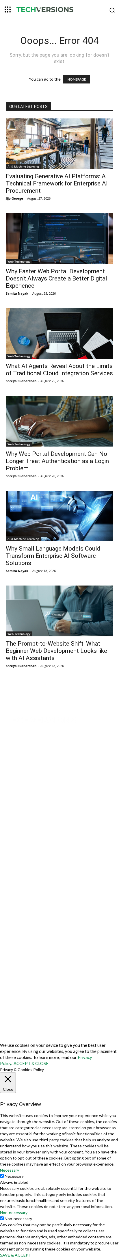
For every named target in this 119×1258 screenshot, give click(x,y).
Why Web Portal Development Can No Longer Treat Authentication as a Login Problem (57, 461)
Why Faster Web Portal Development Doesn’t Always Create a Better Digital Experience (56, 278)
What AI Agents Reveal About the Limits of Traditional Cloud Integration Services (59, 370)
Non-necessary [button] (13, 1212)
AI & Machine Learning (23, 166)
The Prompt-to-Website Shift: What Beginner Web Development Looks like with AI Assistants (56, 650)
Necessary (14, 1176)
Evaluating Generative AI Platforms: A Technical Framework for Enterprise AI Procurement (57, 183)
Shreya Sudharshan (21, 381)
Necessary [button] (9, 1170)
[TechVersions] (59, 10)
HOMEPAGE (77, 79)
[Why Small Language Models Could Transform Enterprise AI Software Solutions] (59, 516)
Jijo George (14, 198)
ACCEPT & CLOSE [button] (31, 1063)
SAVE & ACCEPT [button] (15, 1255)
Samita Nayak (17, 293)
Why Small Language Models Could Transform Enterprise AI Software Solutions (53, 555)
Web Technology (19, 261)
